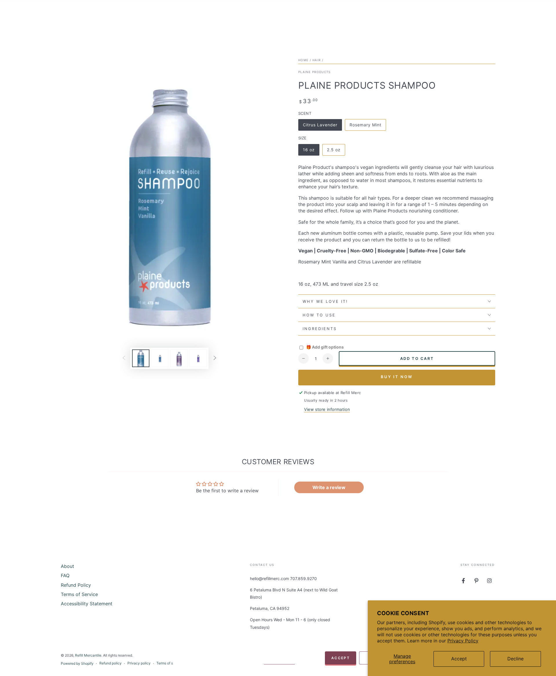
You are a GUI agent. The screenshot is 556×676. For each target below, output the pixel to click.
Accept (459, 659)
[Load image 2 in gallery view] (160, 358)
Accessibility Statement (86, 603)
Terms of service (169, 663)
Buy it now (397, 376)
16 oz (311, 151)
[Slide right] (215, 358)
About (67, 566)
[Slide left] (124, 358)
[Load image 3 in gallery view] (179, 358)
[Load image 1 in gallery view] (140, 358)
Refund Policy (76, 585)
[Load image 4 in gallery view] (198, 358)
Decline (515, 659)
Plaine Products (314, 72)
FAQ (65, 575)
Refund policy (110, 663)
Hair (316, 60)
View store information (327, 409)
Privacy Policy (462, 641)
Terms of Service (79, 594)
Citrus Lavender (320, 126)
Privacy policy (139, 663)
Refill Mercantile (88, 655)
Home (303, 60)
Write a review (328, 487)
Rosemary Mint (365, 126)
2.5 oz (336, 151)
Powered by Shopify (77, 663)
